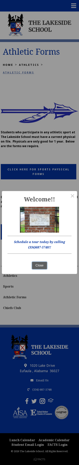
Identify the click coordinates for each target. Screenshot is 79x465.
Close (39, 265)
